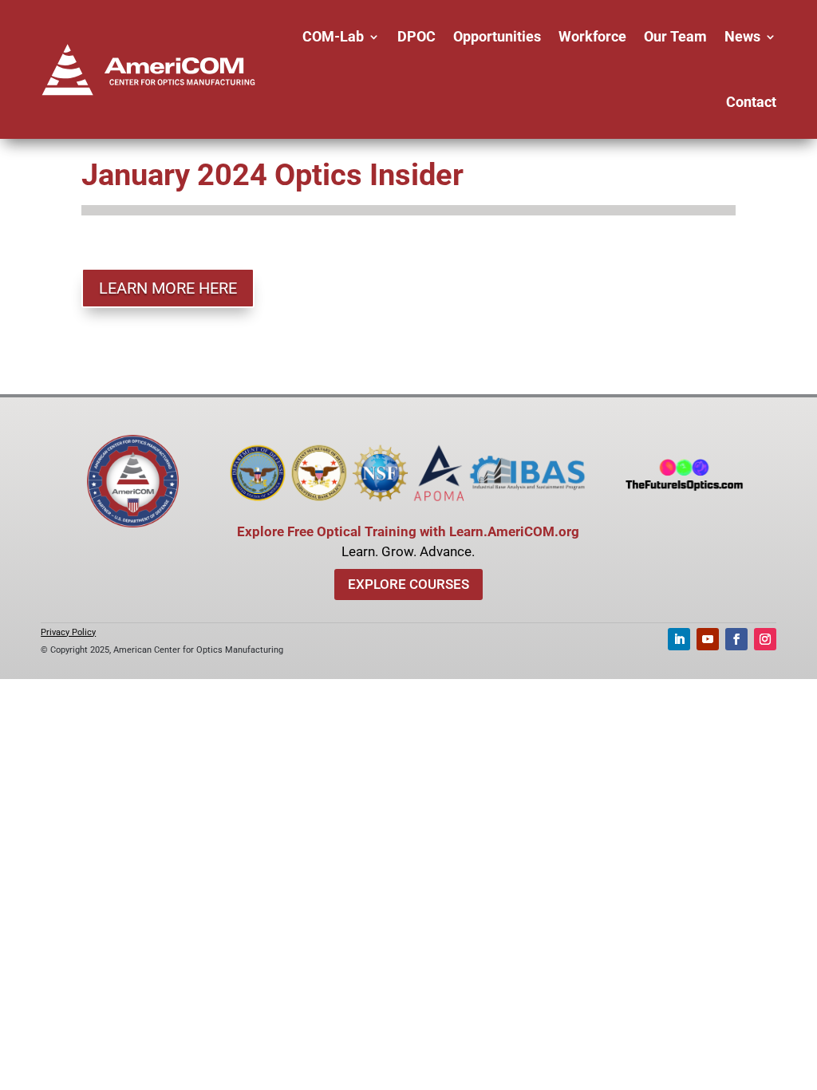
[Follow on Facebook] (736, 639)
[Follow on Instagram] (765, 639)
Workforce (592, 36)
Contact (751, 101)
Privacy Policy (68, 632)
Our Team (675, 36)
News (742, 36)
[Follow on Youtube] (708, 639)
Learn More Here (168, 288)
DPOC (416, 36)
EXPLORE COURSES (408, 584)
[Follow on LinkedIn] (679, 639)
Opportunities (497, 36)
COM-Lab (333, 36)
